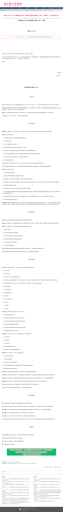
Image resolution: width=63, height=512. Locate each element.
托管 (22, 463)
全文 (36, 463)
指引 (24, 463)
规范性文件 (15, 10)
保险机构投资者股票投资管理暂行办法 (44, 104)
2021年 (30, 463)
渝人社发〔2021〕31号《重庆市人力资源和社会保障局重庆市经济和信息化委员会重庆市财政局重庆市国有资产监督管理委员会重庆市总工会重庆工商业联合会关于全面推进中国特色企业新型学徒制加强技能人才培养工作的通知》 (47, 492)
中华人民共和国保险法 (31, 104)
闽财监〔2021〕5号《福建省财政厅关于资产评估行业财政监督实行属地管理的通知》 (47, 495)
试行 (26, 463)
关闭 (6, 471)
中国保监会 (12, 463)
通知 (28, 463)
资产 (20, 463)
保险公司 (15, 463)
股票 (18, 463)
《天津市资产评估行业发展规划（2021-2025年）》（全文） (43, 496)
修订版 (33, 463)
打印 (3, 471)
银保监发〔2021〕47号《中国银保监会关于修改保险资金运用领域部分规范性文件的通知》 (35, 36)
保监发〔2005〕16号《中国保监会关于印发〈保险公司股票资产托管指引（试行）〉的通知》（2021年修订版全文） (35, 10)
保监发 (8, 463)
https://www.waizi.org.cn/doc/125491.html (12, 461)
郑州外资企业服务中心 (9, 10)
